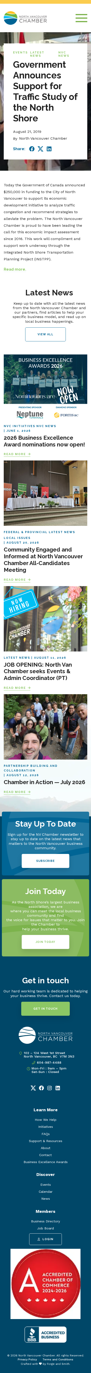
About (45, 1148)
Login (47, 1239)
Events (20, 52)
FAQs (46, 1134)
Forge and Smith (58, 1364)
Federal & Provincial (26, 532)
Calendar (45, 1191)
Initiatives (45, 1127)
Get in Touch (45, 1008)
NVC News (63, 54)
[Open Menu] (81, 18)
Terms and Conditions (57, 1359)
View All (45, 334)
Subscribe (45, 861)
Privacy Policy (27, 1359)
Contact (45, 1155)
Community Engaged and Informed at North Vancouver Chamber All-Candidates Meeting (43, 559)
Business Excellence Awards (46, 1162)
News (45, 1198)
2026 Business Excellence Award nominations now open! (44, 441)
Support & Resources (45, 1141)
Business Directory (45, 1221)
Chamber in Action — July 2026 (44, 782)
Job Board (45, 1228)
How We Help (45, 1120)
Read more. (15, 269)
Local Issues (17, 538)
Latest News (37, 54)
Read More (15, 454)
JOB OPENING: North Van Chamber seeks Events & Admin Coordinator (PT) (38, 671)
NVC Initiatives (19, 426)
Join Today (45, 942)
